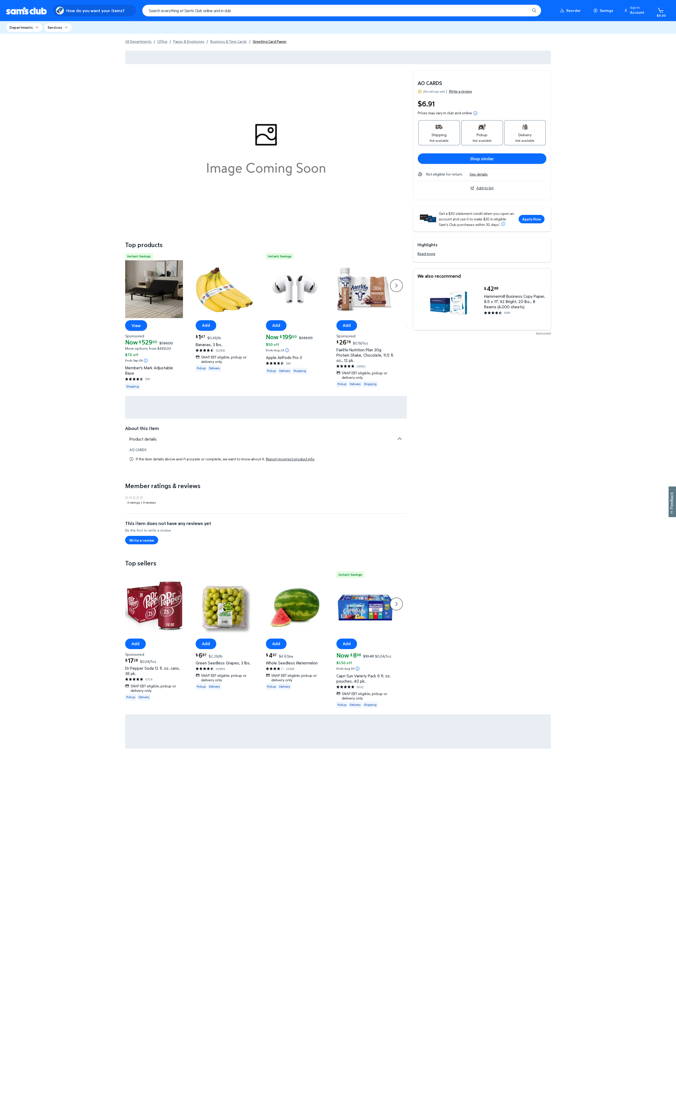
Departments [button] (21, 27)
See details (479, 174)
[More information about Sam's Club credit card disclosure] (503, 224)
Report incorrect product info (290, 459)
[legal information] (475, 113)
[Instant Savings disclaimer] (146, 360)
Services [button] (55, 27)
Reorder (573, 10)
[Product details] (399, 439)
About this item (142, 428)
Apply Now (531, 218)
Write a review (460, 91)
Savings (606, 10)
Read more (426, 253)
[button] (635, 10)
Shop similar (482, 159)
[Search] (534, 10)
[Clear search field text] (522, 10)
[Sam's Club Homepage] (26, 11)
